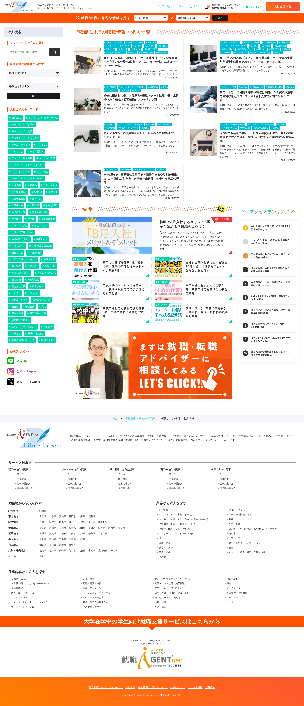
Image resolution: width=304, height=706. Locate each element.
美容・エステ (166, 547)
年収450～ (42, 239)
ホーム (114, 418)
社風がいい (33, 293)
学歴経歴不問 (18, 212)
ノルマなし (17, 151)
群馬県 (62, 522)
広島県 (72, 539)
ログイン (255, 6)
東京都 (91, 522)
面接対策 (21, 479)
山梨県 (82, 528)
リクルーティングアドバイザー (27, 165)
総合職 (14, 306)
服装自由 (16, 279)
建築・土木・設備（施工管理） (171, 583)
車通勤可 (48, 326)
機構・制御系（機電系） (95, 602)
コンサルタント (19, 597)
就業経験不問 (48, 219)
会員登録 (285, 6)
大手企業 (34, 205)
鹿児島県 (102, 550)
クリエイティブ (235, 597)
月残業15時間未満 (46, 273)
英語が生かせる (37, 313)
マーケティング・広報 (22, 607)
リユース (163, 538)
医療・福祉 (160, 602)
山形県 (82, 516)
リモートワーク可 (20, 171)
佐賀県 (52, 550)
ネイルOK (41, 144)
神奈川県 (102, 522)
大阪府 (72, 533)
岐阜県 (101, 528)
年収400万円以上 (20, 239)
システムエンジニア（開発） (98, 593)
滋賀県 (52, 533)
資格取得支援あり (20, 320)
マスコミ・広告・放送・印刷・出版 (247, 552)
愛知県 (121, 528)
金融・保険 (234, 524)
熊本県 (72, 550)
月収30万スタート (20, 273)
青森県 (42, 516)
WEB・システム (237, 510)
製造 (229, 583)
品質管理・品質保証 (237, 593)
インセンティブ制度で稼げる (43, 118)
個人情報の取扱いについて (153, 687)
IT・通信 (163, 510)
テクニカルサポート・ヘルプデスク (173, 578)
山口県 (82, 539)
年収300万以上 (19, 225)
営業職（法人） (19, 578)
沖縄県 (113, 550)
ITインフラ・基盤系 (93, 597)
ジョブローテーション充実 (25, 138)
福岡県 (42, 550)
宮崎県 (91, 550)
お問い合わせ (177, 687)
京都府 (62, 533)
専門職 (30, 219)
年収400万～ (40, 225)
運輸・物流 (164, 543)
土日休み (36, 198)
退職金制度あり (35, 333)
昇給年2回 (32, 266)
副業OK (37, 192)
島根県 (52, 539)
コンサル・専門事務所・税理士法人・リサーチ (253, 528)
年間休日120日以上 (41, 245)
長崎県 (62, 550)
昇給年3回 (50, 266)
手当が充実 (35, 252)
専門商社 (16, 219)
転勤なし (16, 333)
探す (220, 17)
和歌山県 (102, 533)
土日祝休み (17, 205)
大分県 (82, 550)
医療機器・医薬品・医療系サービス (177, 524)
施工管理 (16, 266)
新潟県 (42, 528)
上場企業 (16, 185)
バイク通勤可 (36, 151)
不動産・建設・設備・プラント (175, 528)
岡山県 (62, 539)
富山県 (52, 528)
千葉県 (82, 522)
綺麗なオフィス (42, 299)
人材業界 (32, 185)
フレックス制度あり (21, 158)
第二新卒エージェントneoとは (106, 687)
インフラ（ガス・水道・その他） (176, 514)
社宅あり (16, 293)
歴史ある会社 (18, 286)
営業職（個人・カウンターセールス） (30, 583)
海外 (41, 556)
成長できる (17, 252)
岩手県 (52, 516)
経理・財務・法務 (92, 583)
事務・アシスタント (93, 588)
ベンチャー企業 (46, 158)
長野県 (91, 528)
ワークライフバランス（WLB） (27, 178)
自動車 (232, 533)
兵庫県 (82, 533)
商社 (231, 519)
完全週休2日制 (39, 212)
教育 (231, 547)
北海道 (42, 511)
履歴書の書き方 (25, 488)
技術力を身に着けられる (24, 259)
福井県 (72, 528)
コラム (20, 474)
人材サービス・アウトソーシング (176, 533)
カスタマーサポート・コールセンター (30, 602)
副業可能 (53, 192)
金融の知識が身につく (22, 340)
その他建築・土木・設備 (167, 597)
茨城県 (42, 522)
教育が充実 (49, 259)
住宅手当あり (50, 185)
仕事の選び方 (24, 483)
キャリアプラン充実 (21, 131)
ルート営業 (42, 171)
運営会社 (210, 687)
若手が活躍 (17, 313)
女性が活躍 (51, 205)
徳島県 (42, 545)
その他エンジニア (92, 607)
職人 (43, 306)
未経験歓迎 (33, 279)
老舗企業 (29, 306)
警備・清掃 (164, 552)
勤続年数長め (18, 198)
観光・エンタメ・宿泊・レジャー (246, 543)
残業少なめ (37, 286)
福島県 (91, 516)
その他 (162, 557)
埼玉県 (72, 522)
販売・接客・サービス (22, 593)
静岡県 (111, 528)
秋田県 (72, 516)
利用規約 (130, 687)
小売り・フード (237, 538)
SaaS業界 (16, 118)
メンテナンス (233, 588)
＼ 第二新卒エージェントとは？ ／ (180, 6)
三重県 (42, 533)
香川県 (52, 545)
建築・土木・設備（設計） (168, 588)
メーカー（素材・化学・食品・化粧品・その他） (184, 519)
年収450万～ (18, 245)
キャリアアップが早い (22, 124)
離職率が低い (48, 340)
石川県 (62, 528)
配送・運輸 (160, 607)
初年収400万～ (19, 192)
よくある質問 (195, 687)
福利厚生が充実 (19, 299)
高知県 (72, 545)
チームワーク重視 (20, 144)
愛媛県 (62, 545)
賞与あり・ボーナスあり (24, 326)
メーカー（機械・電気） (241, 514)
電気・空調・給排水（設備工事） (172, 593)
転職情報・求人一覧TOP (140, 418)
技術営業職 (17, 588)
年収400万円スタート (22, 232)
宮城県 (62, 516)
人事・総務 (88, 578)
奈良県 (91, 533)
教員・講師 (232, 578)
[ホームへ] (19, 6)
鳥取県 (42, 539)
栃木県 (52, 522)
